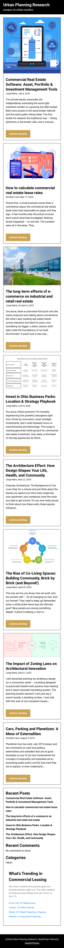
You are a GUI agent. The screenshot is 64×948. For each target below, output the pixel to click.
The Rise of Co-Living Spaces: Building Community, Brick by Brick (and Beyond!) (31, 578)
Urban (9, 862)
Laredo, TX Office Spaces (21, 907)
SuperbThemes (32, 943)
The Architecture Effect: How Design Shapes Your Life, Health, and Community (30, 470)
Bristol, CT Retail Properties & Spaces (27, 912)
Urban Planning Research (26, 4)
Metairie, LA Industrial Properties (25, 916)
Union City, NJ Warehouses (22, 903)
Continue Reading (18, 134)
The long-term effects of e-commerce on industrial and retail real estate (29, 296)
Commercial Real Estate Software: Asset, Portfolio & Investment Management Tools (31, 84)
